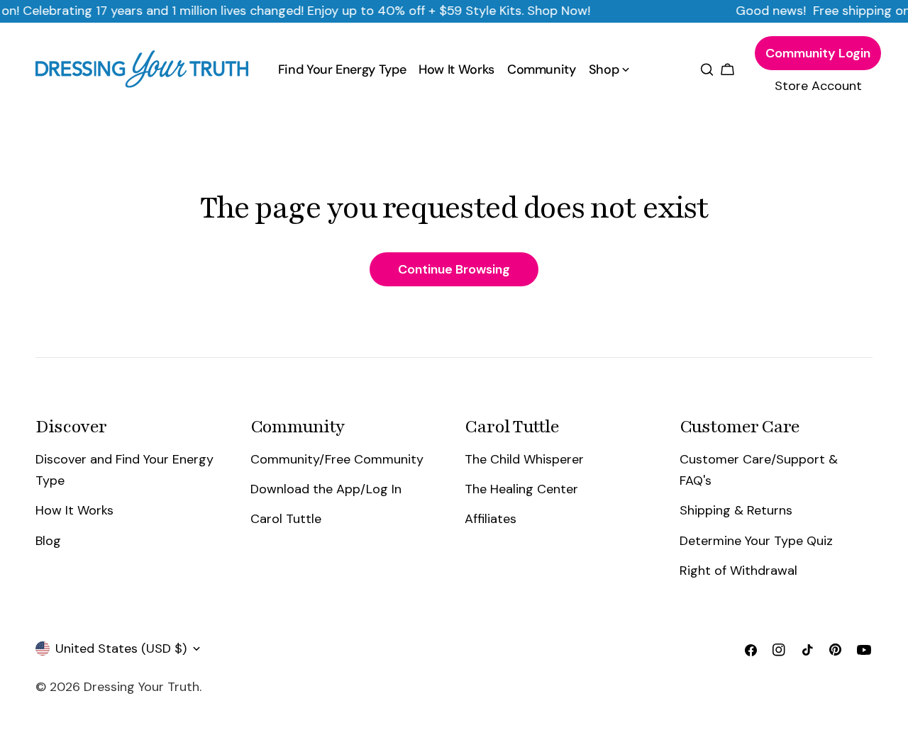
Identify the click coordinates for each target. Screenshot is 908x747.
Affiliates (490, 518)
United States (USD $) (121, 648)
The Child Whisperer (524, 459)
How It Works (74, 510)
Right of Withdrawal (738, 570)
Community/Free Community (336, 459)
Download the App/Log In (326, 489)
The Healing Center (521, 489)
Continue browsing (454, 269)
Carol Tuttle (285, 518)
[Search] (706, 69)
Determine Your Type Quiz (756, 540)
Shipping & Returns (736, 510)
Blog (48, 540)
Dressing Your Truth (141, 686)
